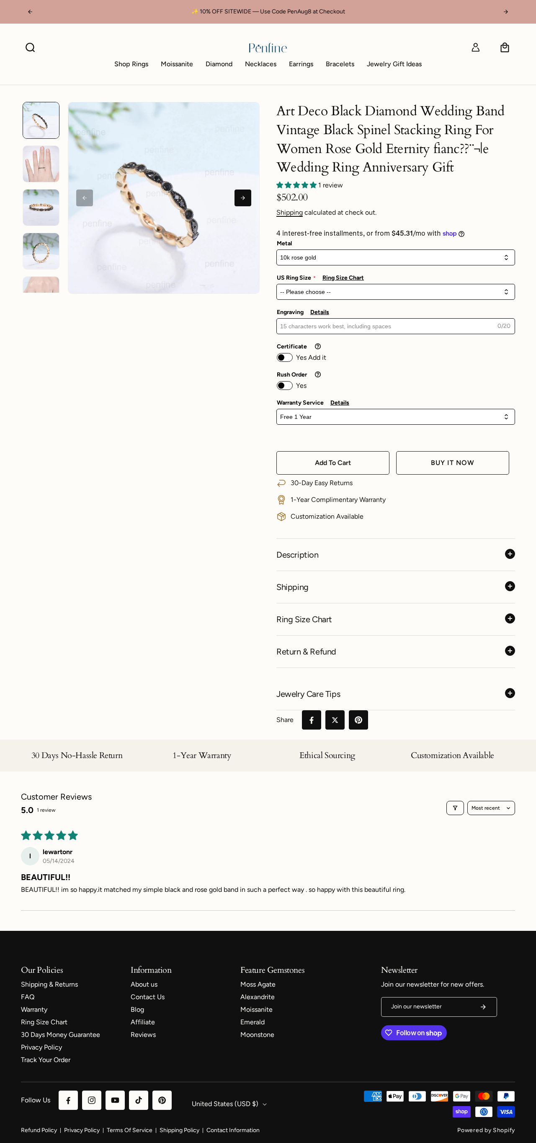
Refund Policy (39, 1130)
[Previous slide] (84, 198)
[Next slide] (242, 198)
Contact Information (233, 1130)
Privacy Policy (82, 1130)
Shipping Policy (179, 1130)
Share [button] (285, 720)
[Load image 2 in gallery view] (41, 163)
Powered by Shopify (486, 1130)
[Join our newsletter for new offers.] (483, 1007)
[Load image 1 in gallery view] (41, 120)
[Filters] (455, 808)
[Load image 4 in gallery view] (41, 251)
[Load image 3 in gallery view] (41, 207)
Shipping (289, 212)
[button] (30, 47)
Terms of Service (129, 1130)
